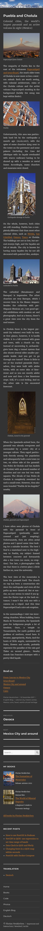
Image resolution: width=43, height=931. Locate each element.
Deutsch (9, 875)
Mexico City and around (14, 684)
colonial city (20, 700)
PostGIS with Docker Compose (20, 855)
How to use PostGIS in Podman (20, 835)
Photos (6, 904)
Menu (37, 4)
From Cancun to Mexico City (16, 677)
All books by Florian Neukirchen (18, 815)
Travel (16, 702)
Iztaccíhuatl (9, 681)
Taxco (25, 237)
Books (6, 892)
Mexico (6, 702)
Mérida (31, 234)
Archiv (25, 926)
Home (6, 887)
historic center (31, 700)
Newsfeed (18, 926)
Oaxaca (16, 237)
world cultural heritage (28, 702)
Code (5, 898)
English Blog (8, 700)
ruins (11, 702)
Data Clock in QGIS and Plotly (19, 845)
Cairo (5, 691)
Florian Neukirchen (11, 697)
